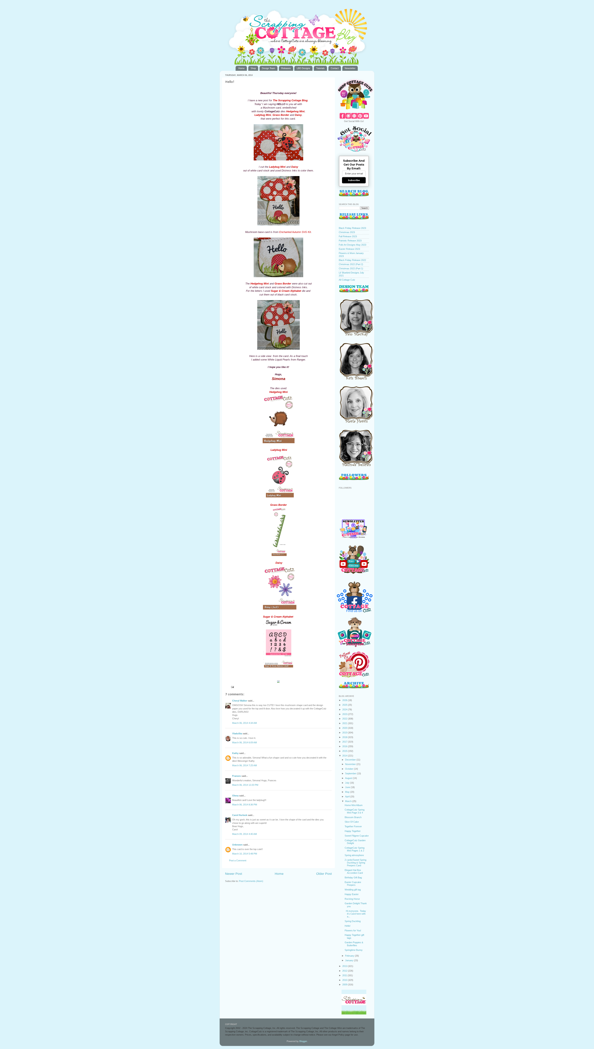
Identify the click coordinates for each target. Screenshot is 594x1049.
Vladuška (237, 733)
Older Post (324, 874)
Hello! (347, 925)
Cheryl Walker (239, 700)
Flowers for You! (353, 930)
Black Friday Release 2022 (352, 260)
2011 (345, 975)
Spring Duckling (353, 921)
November (350, 764)
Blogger (303, 1041)
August (349, 778)
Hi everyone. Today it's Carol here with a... (355, 914)
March (348, 801)
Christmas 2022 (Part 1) (351, 268)
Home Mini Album (354, 805)
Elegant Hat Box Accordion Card (354, 871)
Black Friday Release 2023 (352, 228)
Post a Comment (237, 860)
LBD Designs (303, 68)
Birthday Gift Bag (353, 877)
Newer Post (233, 874)
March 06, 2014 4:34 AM (244, 723)
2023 (345, 714)
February (350, 955)
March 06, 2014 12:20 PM (245, 785)
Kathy (235, 753)
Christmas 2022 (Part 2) (351, 264)
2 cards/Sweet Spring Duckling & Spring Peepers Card (355, 863)
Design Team (268, 68)
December (350, 759)
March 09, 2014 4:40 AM (244, 834)
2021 (345, 723)
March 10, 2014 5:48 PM (244, 853)
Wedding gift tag (353, 889)
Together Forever (353, 826)
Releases (286, 68)
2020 (345, 728)
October (349, 768)
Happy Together (353, 831)
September (351, 773)
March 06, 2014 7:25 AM (244, 765)
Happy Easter (352, 894)
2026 (345, 700)
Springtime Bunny (354, 950)
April (347, 796)
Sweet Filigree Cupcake (357, 835)
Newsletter (350, 68)
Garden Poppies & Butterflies (354, 943)
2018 (345, 737)
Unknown (237, 844)
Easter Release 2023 (349, 249)
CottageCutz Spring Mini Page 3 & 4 (354, 811)
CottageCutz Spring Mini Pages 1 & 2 (354, 849)
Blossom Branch (353, 817)
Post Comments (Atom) (251, 881)
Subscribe (354, 180)
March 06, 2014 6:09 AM (244, 742)
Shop (253, 68)
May (347, 792)
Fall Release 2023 (348, 236)
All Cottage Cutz (347, 279)
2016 (345, 746)
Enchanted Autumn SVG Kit (295, 232)
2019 (345, 732)
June (348, 787)
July (347, 782)
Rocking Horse (352, 899)
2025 (345, 705)
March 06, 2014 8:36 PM (244, 804)
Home (241, 68)
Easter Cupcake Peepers (353, 883)
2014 (345, 755)
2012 (345, 970)
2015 (345, 751)
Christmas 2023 (347, 232)
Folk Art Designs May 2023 (352, 244)
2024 (345, 709)
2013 (345, 966)
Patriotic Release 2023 (350, 240)
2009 (345, 984)
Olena (235, 795)
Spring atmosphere (354, 855)
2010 (345, 980)
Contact (335, 68)
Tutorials (320, 68)
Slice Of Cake (352, 821)
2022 (345, 718)
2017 (345, 741)
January (349, 960)
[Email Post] (232, 686)
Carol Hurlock (239, 815)
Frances (236, 776)
